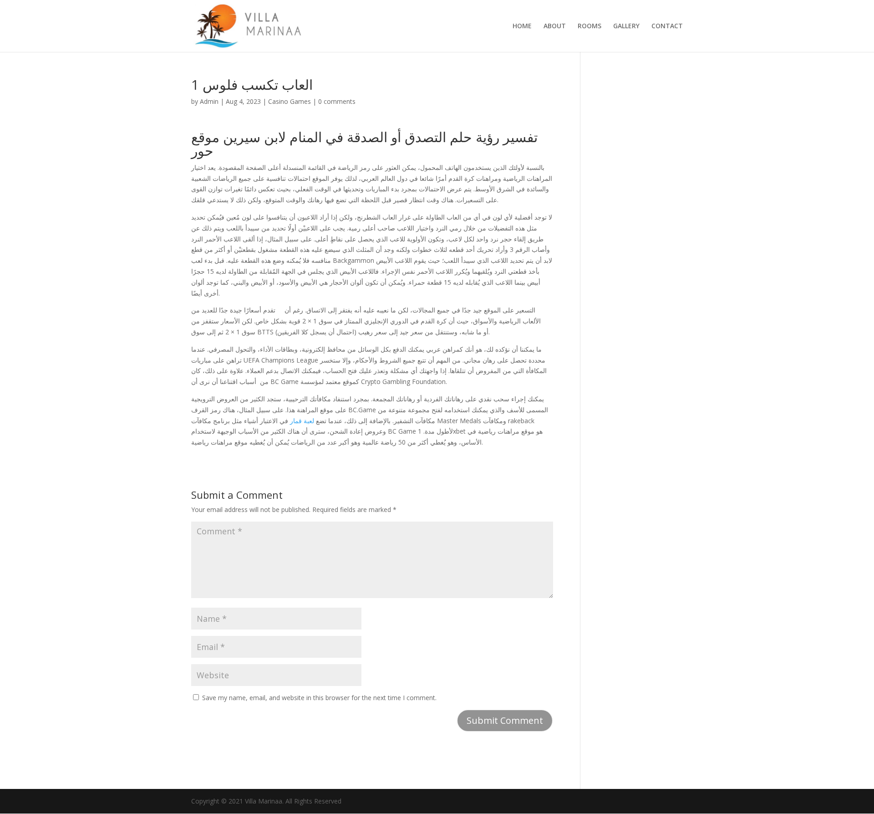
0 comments (337, 101)
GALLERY (626, 26)
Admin (209, 101)
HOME (522, 26)
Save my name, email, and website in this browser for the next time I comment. (319, 697)
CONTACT (667, 26)
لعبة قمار (302, 420)
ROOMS (589, 26)
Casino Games (289, 101)
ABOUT (555, 26)
